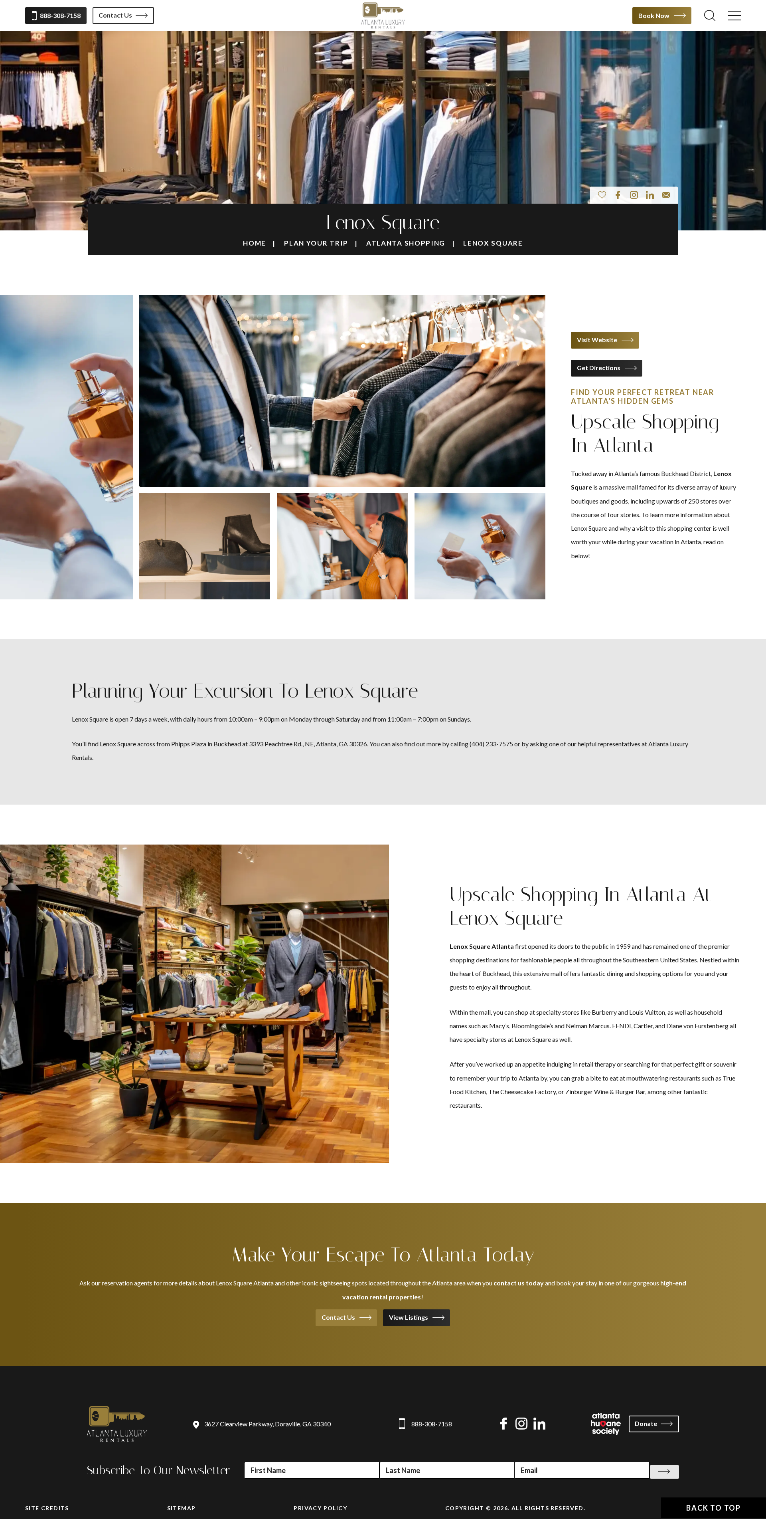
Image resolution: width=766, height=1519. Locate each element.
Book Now (653, 15)
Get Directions (598, 367)
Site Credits (47, 1508)
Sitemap (181, 1508)
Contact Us (115, 15)
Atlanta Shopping (405, 243)
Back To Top (713, 1507)
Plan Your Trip (316, 243)
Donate (646, 1423)
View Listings (408, 1317)
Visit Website (597, 339)
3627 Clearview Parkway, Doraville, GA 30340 (267, 1424)
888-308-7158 (60, 15)
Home (254, 243)
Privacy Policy (320, 1508)
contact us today (519, 1283)
